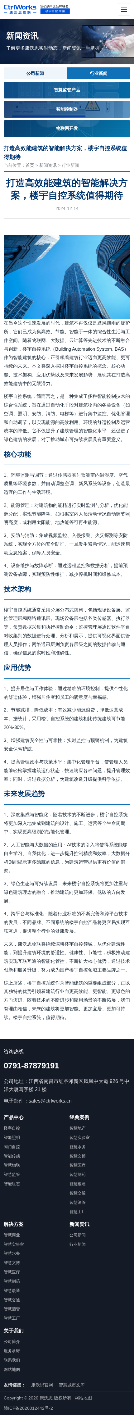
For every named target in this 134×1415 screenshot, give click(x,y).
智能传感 (12, 1156)
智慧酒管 (77, 1202)
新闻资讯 (48, 165)
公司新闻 (35, 73)
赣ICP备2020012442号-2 (28, 1408)
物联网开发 (67, 128)
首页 (30, 165)
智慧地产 (77, 1128)
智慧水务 (77, 1146)
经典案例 (79, 1117)
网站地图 (12, 1369)
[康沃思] (50, 9)
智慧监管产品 (67, 89)
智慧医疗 (77, 1165)
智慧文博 (77, 1156)
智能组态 (12, 1183)
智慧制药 (77, 1174)
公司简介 (12, 1341)
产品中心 (14, 1117)
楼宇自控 (12, 1128)
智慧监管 (12, 1174)
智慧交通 (77, 1193)
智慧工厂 (77, 1211)
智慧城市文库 (72, 1384)
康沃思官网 (42, 1384)
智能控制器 (67, 109)
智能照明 (12, 1137)
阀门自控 (12, 1146)
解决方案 (14, 1224)
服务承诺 (12, 1351)
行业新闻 (99, 73)
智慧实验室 (79, 1137)
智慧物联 (12, 1165)
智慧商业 (12, 1235)
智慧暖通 (77, 1183)
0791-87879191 (31, 1065)
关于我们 (14, 1330)
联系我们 (12, 1360)
